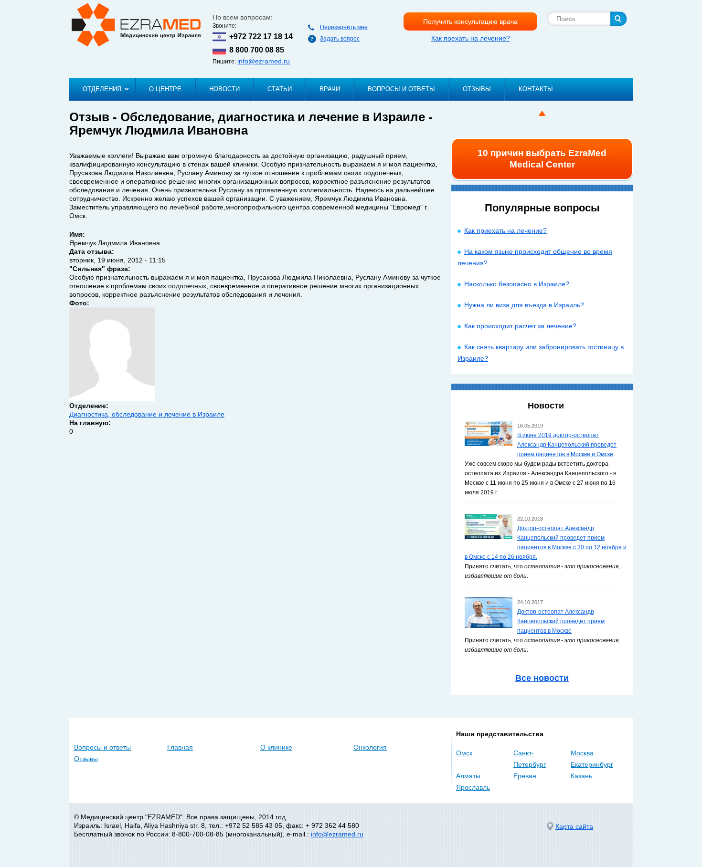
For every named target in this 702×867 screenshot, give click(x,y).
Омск (464, 753)
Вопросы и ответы (401, 89)
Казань (581, 776)
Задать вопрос (340, 38)
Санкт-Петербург (529, 758)
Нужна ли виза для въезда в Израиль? (524, 305)
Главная (180, 747)
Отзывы (477, 89)
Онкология (370, 747)
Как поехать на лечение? (470, 38)
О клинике (276, 747)
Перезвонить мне (344, 27)
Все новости (542, 678)
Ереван (524, 776)
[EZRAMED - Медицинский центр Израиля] (136, 24)
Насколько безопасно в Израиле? (516, 284)
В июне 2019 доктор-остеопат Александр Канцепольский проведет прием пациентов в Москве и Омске (567, 445)
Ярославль (473, 787)
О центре (165, 89)
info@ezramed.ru (263, 61)
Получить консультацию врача (470, 21)
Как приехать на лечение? (505, 230)
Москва (582, 753)
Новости (224, 89)
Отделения (102, 89)
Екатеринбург (592, 764)
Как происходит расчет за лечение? (520, 326)
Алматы (468, 776)
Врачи (329, 89)
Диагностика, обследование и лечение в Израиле (146, 414)
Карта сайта (574, 826)
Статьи (279, 89)
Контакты (536, 89)
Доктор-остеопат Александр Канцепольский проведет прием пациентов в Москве (561, 621)
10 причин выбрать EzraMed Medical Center (542, 158)
